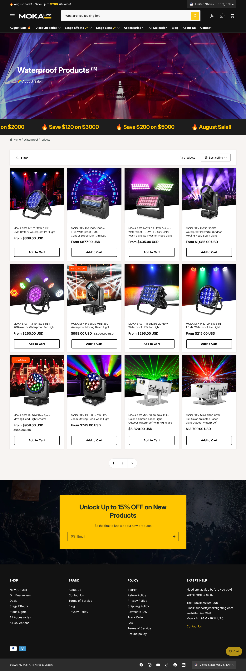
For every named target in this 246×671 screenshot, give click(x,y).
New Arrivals (18, 590)
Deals (13, 600)
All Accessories (20, 617)
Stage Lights (18, 612)
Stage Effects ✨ (76, 28)
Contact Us (76, 595)
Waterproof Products (37, 139)
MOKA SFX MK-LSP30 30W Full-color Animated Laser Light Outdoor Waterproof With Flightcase (150, 419)
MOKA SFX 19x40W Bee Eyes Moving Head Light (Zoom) (31, 417)
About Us (75, 590)
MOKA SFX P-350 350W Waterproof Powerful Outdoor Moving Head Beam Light (204, 232)
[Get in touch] (222, 16)
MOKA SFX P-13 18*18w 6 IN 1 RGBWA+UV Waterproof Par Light (33, 325)
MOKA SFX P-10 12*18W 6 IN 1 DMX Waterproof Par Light (203, 325)
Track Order (136, 617)
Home (17, 139)
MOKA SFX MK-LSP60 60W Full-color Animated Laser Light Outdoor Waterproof (203, 419)
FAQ (130, 623)
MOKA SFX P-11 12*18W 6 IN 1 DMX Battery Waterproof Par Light (34, 230)
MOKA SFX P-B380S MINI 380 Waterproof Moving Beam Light (90, 325)
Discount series (46, 28)
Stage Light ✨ (106, 28)
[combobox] (131, 16)
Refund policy (137, 634)
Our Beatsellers (20, 595)
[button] (12, 16)
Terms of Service (80, 600)
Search (132, 590)
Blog (72, 606)
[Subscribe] (174, 536)
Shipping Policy (138, 606)
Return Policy (137, 595)
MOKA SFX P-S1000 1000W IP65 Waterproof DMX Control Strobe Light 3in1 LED (88, 232)
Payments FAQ (137, 612)
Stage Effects (19, 606)
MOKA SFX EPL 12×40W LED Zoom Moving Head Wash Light (90, 417)
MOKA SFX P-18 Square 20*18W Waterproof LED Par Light (148, 325)
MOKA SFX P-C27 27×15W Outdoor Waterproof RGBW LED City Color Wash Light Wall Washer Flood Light (150, 232)
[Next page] (132, 463)
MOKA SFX (24, 665)
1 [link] (113, 463)
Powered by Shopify (42, 665)
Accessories (132, 28)
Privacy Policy (78, 612)
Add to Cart (37, 252)
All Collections (19, 623)
